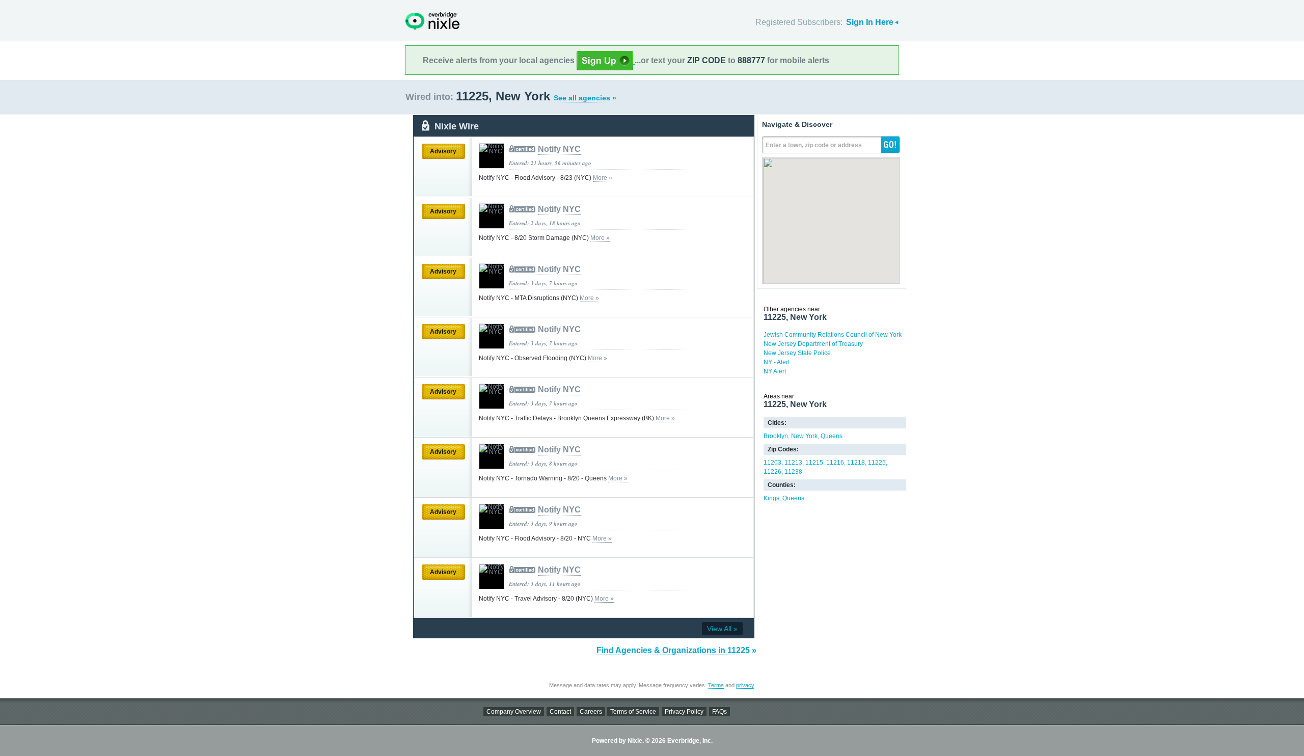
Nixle (432, 21)
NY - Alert (777, 362)
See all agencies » (585, 98)
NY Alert (775, 371)
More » (602, 177)
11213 (793, 462)
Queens (832, 436)
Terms (716, 685)
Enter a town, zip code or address (814, 145)
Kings (771, 498)
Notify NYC (559, 149)
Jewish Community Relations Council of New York (833, 334)
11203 (772, 462)
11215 (814, 462)
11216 (835, 462)
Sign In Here (869, 22)
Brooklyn (776, 436)
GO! (890, 144)
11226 (772, 471)
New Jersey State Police (797, 353)
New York (804, 436)
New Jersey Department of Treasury (813, 343)
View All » (722, 629)
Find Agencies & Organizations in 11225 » (676, 650)
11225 (877, 462)
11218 (856, 462)
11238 (793, 471)
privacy (745, 685)
